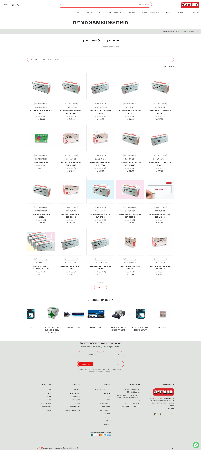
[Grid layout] (55, 59)
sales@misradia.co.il (129, 407)
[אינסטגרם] (155, 414)
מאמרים (107, 417)
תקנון (108, 396)
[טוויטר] (171, 414)
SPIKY (36, 448)
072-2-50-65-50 (131, 403)
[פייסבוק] (166, 414)
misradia (68, 448)
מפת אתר (107, 424)
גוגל (49, 390)
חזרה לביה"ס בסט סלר (72, 410)
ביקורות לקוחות (46, 403)
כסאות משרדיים (75, 393)
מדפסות (77, 403)
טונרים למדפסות (188, 31)
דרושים (107, 414)
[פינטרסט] (160, 414)
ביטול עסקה (106, 407)
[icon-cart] (13, 5)
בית (197, 31)
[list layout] (58, 59)
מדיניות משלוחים (104, 403)
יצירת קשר (106, 393)
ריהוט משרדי (76, 390)
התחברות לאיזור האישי (102, 390)
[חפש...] (61, 4)
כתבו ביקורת (46, 407)
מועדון (108, 400)
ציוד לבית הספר (75, 407)
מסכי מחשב (76, 400)
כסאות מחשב (76, 396)
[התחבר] (17, 5)
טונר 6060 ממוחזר (41, 162)
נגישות (108, 421)
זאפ (49, 393)
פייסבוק (48, 396)
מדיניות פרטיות (105, 410)
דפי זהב (48, 400)
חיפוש (49, 410)
